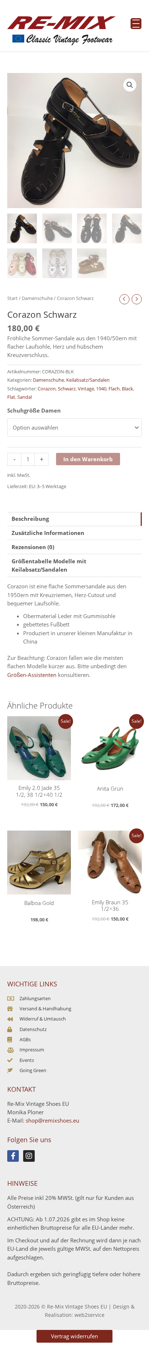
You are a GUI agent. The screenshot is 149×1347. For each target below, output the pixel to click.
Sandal (24, 397)
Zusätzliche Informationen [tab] (48, 532)
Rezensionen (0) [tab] (33, 547)
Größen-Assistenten (31, 674)
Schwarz (67, 388)
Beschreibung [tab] (30, 518)
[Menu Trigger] (136, 23)
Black (127, 388)
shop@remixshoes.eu (52, 1120)
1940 (101, 388)
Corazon (47, 388)
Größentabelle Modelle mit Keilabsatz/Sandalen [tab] (49, 565)
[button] (129, 85)
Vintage (86, 388)
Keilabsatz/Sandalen (88, 380)
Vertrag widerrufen (74, 1336)
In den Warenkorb (88, 459)
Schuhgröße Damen (34, 410)
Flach (114, 388)
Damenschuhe (37, 298)
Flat (11, 397)
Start (12, 298)
